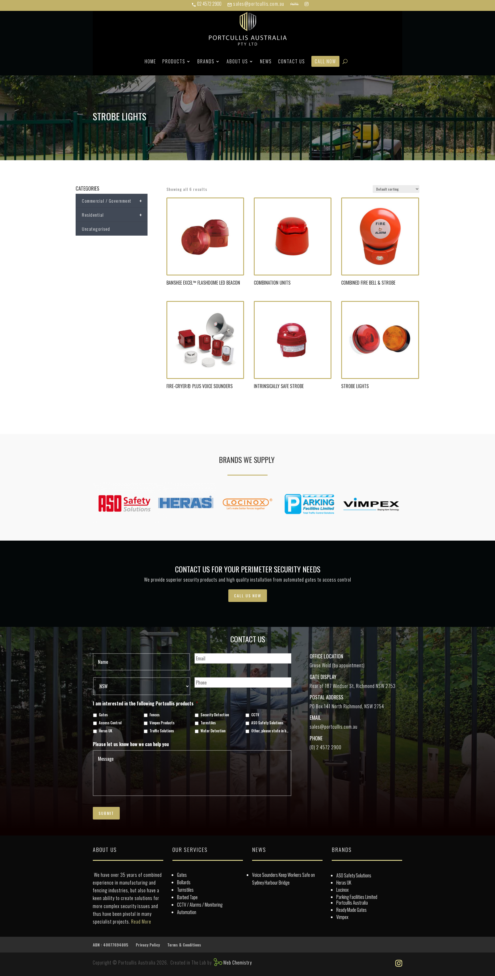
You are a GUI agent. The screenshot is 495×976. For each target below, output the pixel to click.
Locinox (342, 889)
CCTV (255, 714)
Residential (112, 214)
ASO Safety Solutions (267, 722)
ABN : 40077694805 (110, 945)
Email (315, 717)
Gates (103, 714)
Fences (155, 714)
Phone (316, 738)
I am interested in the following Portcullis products (145, 704)
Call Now (325, 61)
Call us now (247, 595)
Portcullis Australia (352, 902)
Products (173, 61)
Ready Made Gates (351, 909)
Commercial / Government (112, 200)
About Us (237, 61)
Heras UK (105, 731)
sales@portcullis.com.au (255, 3)
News (266, 61)
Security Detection (215, 714)
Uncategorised (96, 229)
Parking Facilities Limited (356, 896)
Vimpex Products (162, 722)
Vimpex (342, 917)
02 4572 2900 (206, 3)
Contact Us (291, 61)
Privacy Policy (148, 945)
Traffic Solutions (162, 731)
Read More (141, 921)
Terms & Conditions (184, 945)
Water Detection (213, 731)
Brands (206, 61)
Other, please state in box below (270, 731)
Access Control (110, 722)
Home (150, 61)
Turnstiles (208, 722)
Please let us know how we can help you (131, 744)
